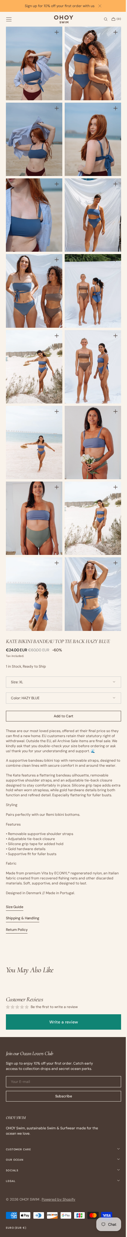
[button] (8, 19)
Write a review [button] (61, 1022)
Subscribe (61, 1096)
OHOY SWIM (29, 1199)
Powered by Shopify (58, 1199)
